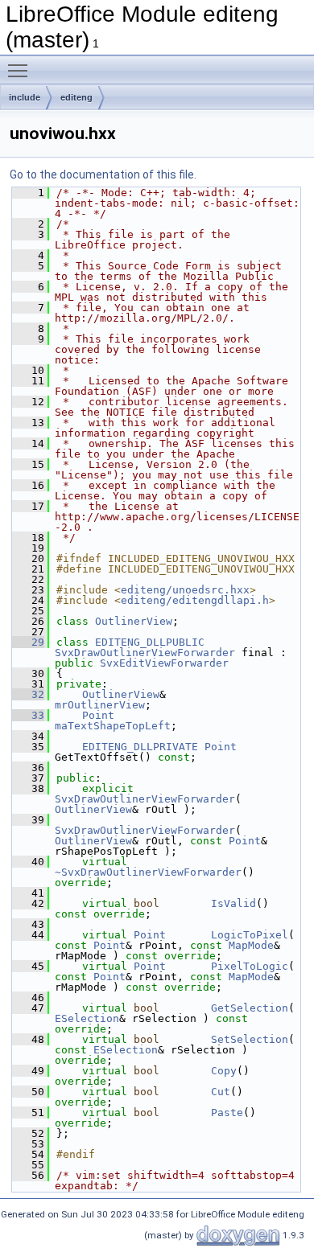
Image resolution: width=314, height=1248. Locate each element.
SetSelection (249, 1039)
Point (98, 715)
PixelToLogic (249, 966)
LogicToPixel (249, 935)
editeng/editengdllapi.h (195, 600)
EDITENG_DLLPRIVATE (140, 747)
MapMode (251, 945)
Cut (220, 1092)
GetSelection (249, 1008)
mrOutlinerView (100, 705)
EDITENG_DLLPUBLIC (150, 642)
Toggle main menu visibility (20, 69)
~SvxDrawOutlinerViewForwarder (148, 872)
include (24, 97)
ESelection (87, 1018)
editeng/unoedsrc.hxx (185, 590)
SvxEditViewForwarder (164, 663)
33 (28, 715)
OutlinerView (133, 621)
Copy (224, 1071)
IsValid (233, 903)
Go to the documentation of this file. (103, 174)
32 (28, 694)
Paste (227, 1112)
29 (28, 642)
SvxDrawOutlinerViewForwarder (145, 653)
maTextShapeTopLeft (113, 726)
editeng (76, 97)
